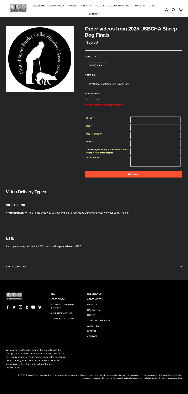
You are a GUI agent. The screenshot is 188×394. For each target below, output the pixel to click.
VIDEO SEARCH (59, 299)
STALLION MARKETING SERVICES (62, 306)
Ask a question (17, 266)
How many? (92, 93)
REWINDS (72, 5)
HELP (53, 293)
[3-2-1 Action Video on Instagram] (20, 307)
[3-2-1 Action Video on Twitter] (14, 307)
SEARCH (152, 5)
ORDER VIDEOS (55, 5)
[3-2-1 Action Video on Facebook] (7, 307)
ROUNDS (90, 75)
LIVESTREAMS (38, 5)
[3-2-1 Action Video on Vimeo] (39, 307)
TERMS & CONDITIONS (62, 318)
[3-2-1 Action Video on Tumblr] (27, 307)
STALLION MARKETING (119, 5)
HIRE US (99, 5)
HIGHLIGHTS (86, 5)
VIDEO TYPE (92, 57)
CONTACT (94, 14)
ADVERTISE (140, 5)
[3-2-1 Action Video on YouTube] (33, 307)
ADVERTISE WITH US (61, 313)
